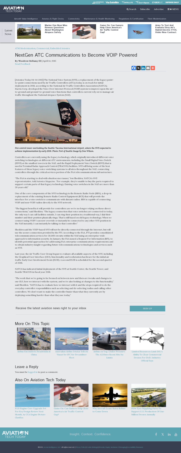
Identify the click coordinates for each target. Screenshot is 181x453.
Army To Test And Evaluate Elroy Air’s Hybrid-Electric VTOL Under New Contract (166, 29)
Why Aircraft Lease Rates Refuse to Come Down (108, 410)
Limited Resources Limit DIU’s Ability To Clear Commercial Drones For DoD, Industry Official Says (147, 356)
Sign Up (147, 308)
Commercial (43, 48)
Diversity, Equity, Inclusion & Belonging (112, 447)
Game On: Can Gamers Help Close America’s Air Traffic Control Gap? (111, 29)
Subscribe (145, 9)
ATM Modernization (25, 48)
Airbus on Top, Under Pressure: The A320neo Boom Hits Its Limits (109, 354)
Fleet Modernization (157, 18)
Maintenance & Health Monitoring (99, 18)
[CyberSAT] (157, 2)
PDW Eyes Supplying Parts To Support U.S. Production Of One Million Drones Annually (147, 411)
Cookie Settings (92, 447)
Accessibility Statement (135, 447)
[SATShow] (127, 2)
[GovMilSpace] (142, 2)
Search (132, 9)
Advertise (159, 9)
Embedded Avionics (60, 48)
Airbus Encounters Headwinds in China (33, 353)
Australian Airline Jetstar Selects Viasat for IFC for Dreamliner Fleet (71, 354)
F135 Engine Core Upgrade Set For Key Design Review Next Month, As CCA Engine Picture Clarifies (30, 413)
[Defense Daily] (172, 2)
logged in (32, 372)
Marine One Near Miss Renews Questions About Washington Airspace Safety (56, 29)
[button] (173, 9)
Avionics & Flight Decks (53, 18)
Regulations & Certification (131, 18)
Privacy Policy (80, 447)
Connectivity (74, 18)
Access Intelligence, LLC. (52, 447)
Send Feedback (22, 64)
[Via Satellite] (112, 2)
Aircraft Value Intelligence (26, 18)
